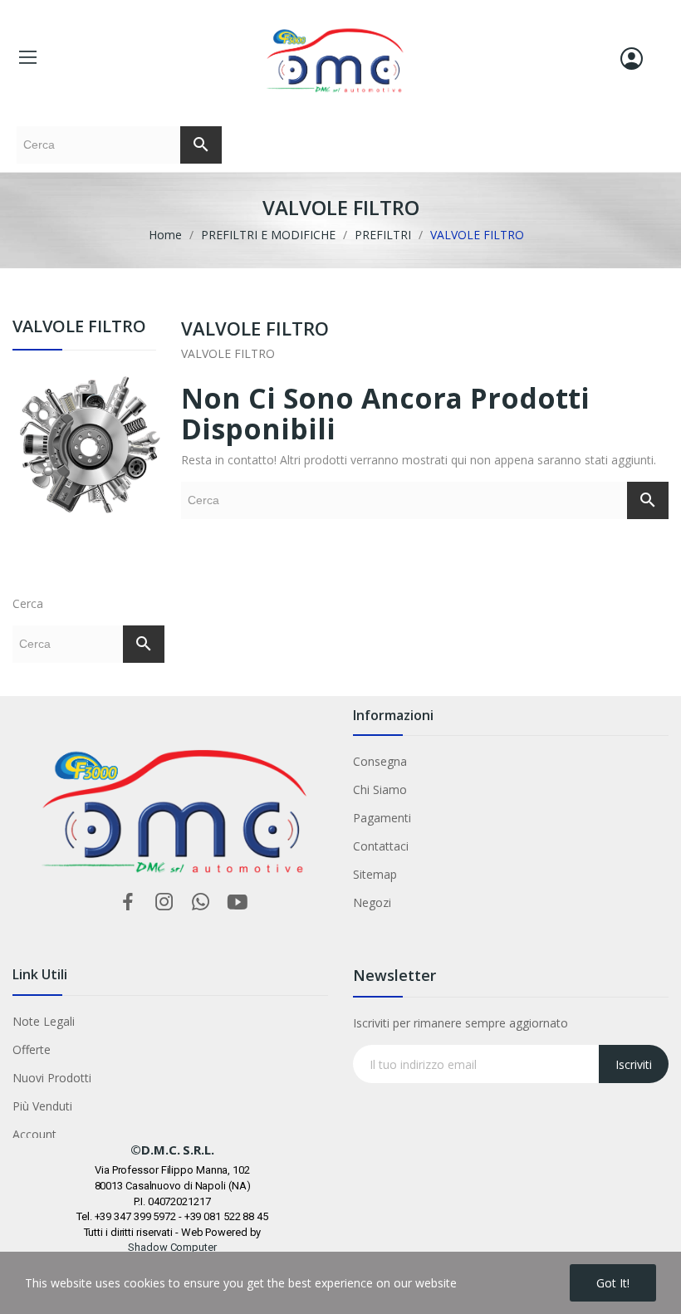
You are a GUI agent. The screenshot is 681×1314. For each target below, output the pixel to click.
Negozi (372, 902)
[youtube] (237, 902)
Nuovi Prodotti (51, 1078)
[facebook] (128, 902)
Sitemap (375, 874)
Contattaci (381, 846)
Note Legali (43, 1021)
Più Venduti (42, 1106)
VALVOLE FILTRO (79, 327)
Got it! (613, 1283)
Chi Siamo (380, 789)
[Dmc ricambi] (88, 469)
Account (34, 1134)
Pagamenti (382, 818)
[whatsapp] (201, 902)
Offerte (31, 1049)
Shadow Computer (172, 1247)
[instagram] (164, 902)
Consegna (380, 761)
